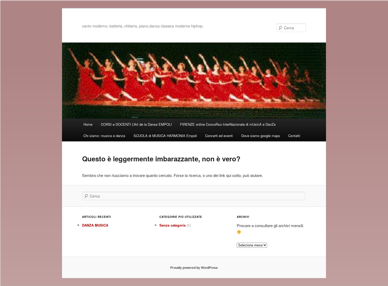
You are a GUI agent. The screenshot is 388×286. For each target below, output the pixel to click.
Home (87, 124)
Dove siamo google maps (260, 135)
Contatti (294, 135)
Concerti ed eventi (219, 135)
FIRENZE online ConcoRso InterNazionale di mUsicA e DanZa (228, 124)
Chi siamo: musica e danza (104, 135)
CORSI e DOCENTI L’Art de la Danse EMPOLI (136, 124)
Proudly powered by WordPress (194, 267)
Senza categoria (172, 225)
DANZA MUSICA (95, 225)
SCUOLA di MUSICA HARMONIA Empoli (165, 135)
